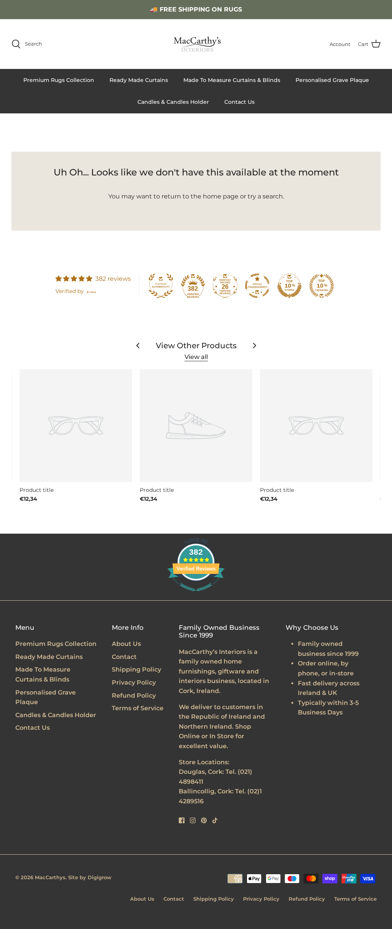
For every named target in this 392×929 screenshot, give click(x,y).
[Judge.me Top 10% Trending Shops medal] (321, 286)
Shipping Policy (136, 669)
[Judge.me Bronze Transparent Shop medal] (257, 286)
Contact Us (239, 101)
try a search (265, 196)
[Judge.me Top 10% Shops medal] (289, 286)
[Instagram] (193, 820)
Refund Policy (134, 695)
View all (196, 356)
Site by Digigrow (89, 877)
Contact (124, 656)
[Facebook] (182, 820)
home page (220, 196)
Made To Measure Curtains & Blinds (231, 80)
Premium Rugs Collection (58, 80)
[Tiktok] (215, 820)
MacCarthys (50, 877)
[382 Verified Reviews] (196, 595)
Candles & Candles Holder (173, 101)
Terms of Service (137, 708)
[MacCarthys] (196, 44)
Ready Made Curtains (138, 80)
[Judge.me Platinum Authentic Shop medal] (161, 286)
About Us (126, 643)
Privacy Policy (134, 682)
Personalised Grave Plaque (332, 80)
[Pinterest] (204, 820)
